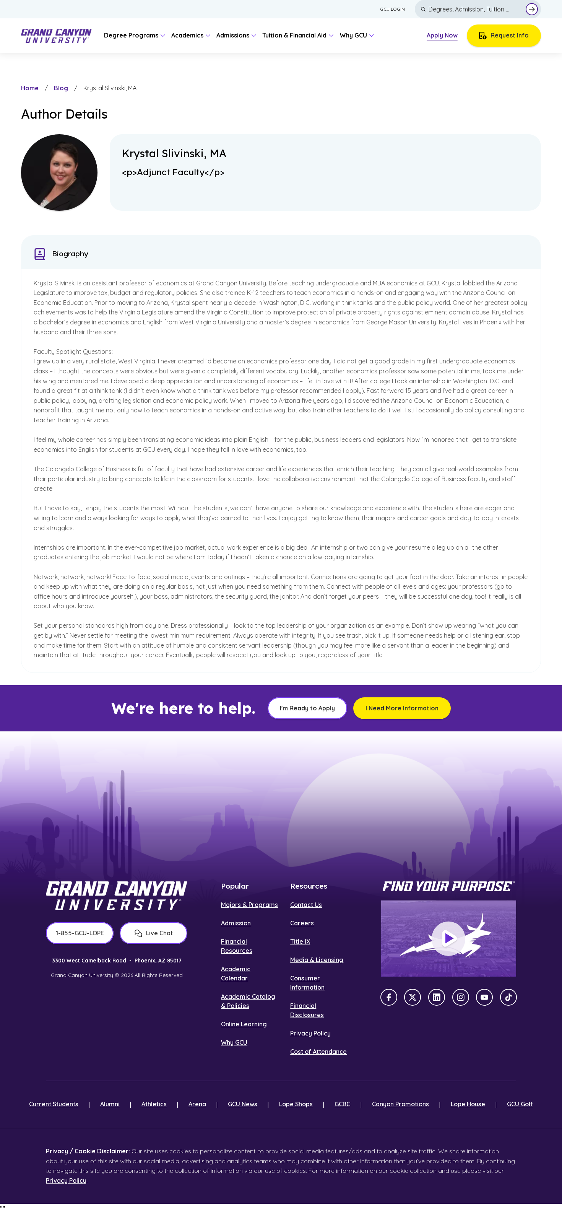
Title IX (300, 941)
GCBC (342, 1104)
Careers (302, 923)
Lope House (468, 1104)
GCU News (242, 1104)
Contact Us (306, 905)
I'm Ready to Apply (307, 708)
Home (30, 88)
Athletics (154, 1104)
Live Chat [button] (159, 933)
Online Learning (244, 1024)
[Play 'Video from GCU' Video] (448, 939)
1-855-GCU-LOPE (80, 933)
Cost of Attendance (318, 1051)
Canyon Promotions (400, 1104)
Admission (236, 923)
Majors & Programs (249, 905)
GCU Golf (520, 1104)
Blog (61, 88)
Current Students (53, 1104)
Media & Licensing (316, 960)
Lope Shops (296, 1104)
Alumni (110, 1104)
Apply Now (442, 35)
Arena (197, 1104)
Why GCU (234, 1042)
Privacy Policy (310, 1033)
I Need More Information (402, 708)
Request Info (510, 35)
